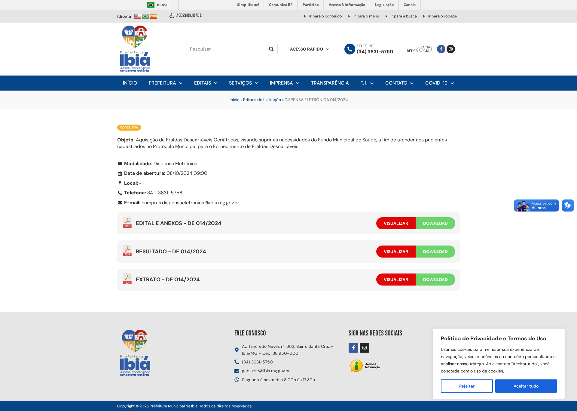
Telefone (365, 46)
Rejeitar (467, 386)
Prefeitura (162, 83)
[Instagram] (451, 49)
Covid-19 (436, 83)
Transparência (330, 83)
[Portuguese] (146, 16)
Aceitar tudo (526, 386)
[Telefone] (349, 49)
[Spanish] (153, 16)
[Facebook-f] (441, 49)
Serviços (240, 83)
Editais (202, 83)
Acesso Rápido (306, 49)
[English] (138, 16)
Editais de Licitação (262, 99)
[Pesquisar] (271, 49)
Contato (396, 83)
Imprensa (281, 83)
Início (130, 83)
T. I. (364, 83)
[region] (499, 364)
